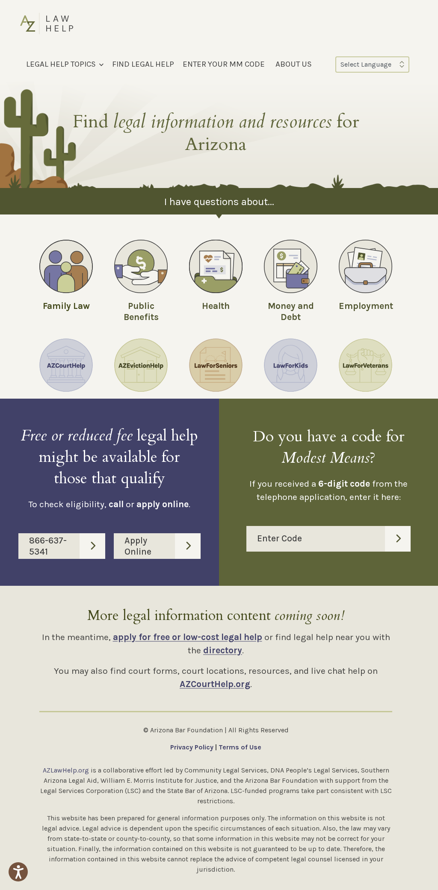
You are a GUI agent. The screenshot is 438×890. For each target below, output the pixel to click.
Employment (366, 306)
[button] (18, 871)
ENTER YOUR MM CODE (224, 64)
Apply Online (137, 546)
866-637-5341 (48, 546)
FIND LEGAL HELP (143, 64)
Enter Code (279, 538)
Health (216, 306)
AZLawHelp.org (66, 770)
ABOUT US (293, 64)
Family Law (66, 306)
